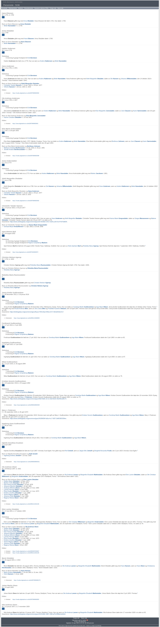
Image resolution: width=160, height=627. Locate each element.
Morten (97, 173)
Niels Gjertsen (74, 246)
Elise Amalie (11, 491)
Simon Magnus (11, 494)
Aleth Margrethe (95, 78)
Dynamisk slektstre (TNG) (41, 8)
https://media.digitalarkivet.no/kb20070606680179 (27, 580)
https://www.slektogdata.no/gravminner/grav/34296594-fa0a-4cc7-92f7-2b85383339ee (38, 418)
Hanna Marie (119, 218)
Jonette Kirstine (14, 149)
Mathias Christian (14, 148)
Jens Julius (39, 308)
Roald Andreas (21, 308)
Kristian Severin (92, 415)
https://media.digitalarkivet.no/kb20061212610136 (25, 504)
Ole (114, 78)
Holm (8, 574)
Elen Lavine (133, 474)
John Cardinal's (73, 625)
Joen (126, 111)
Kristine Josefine (12, 493)
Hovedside (4, 8)
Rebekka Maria (91, 246)
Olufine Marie (11, 481)
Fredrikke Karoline (57, 308)
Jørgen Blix (85, 450)
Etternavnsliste (13, 8)
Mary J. (26, 397)
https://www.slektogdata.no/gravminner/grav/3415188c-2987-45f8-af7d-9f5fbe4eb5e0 (37, 614)
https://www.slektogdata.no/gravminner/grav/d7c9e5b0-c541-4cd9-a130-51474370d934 (38, 222)
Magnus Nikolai (11, 498)
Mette (10, 26)
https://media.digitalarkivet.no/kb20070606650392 (25, 93)
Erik (32, 58)
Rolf (69, 450)
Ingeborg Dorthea (12, 455)
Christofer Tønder (12, 85)
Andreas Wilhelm (12, 488)
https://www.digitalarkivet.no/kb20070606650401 (25, 123)
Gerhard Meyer (13, 226)
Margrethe (20, 476)
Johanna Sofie (12, 496)
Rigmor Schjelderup (37, 242)
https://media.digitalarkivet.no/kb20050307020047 (25, 551)
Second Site (79, 625)
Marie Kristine (12, 572)
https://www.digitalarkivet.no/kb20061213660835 (27, 318)
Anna (29, 21)
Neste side (60, 8)
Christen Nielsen (42, 282)
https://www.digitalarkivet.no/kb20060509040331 (27, 461)
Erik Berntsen (82, 621)
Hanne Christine (12, 117)
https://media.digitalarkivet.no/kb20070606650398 (25, 155)
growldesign (98, 625)
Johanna (129, 78)
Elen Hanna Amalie (13, 484)
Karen (140, 111)
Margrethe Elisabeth (91, 474)
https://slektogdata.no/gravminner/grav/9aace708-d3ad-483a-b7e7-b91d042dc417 (37, 312)
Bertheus (118, 141)
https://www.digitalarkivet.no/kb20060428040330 (27, 405)
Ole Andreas (71, 474)
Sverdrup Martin (83, 307)
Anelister (20, 8)
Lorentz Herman (11, 489)
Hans (29, 38)
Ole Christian (77, 522)
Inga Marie (102, 307)
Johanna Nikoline (13, 486)
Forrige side (53, 8)
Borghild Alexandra (103, 450)
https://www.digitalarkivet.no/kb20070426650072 (25, 252)
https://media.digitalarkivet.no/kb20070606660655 (25, 599)
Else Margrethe (105, 111)
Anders (46, 61)
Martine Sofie (11, 483)
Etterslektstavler (28, 8)
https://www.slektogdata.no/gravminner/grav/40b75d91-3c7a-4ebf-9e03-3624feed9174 (38, 399)
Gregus (142, 218)
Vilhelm (9, 87)
